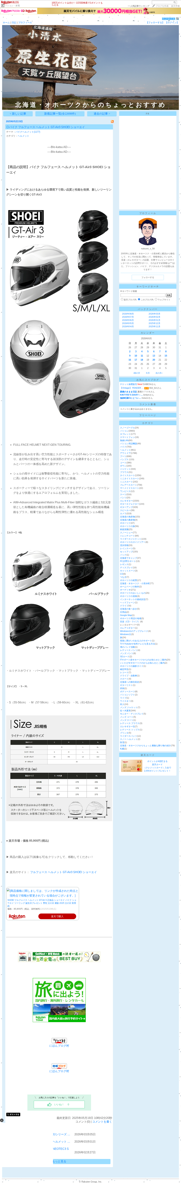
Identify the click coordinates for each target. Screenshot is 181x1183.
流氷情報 (124, 545)
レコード (124, 672)
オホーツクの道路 (128, 596)
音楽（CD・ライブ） (130, 621)
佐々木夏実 (125, 710)
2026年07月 (128, 317)
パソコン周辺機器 (128, 443)
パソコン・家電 (12, 5)
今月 (148, 373)
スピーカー (125, 510)
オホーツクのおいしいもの (132, 593)
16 (130, 359)
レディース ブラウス (130, 723)
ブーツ (123, 456)
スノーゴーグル (127, 427)
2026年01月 (154, 320)
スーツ (123, 494)
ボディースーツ (127, 691)
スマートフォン (127, 437)
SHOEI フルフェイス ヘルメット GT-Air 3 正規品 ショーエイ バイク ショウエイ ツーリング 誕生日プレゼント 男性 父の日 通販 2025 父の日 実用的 (41, 903)
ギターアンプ (126, 507)
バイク (123, 447)
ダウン (123, 466)
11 (142, 355)
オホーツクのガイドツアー (132, 542)
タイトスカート (127, 475)
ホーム (6, 22)
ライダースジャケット (130, 539)
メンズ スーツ (126, 720)
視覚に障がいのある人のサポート (136, 640)
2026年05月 (128, 323)
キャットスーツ (127, 571)
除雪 (122, 742)
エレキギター (126, 501)
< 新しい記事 (18, 113)
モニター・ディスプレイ (131, 714)
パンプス (124, 459)
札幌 (122, 749)
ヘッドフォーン (127, 602)
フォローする (147, 277)
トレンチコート (127, 536)
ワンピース (125, 491)
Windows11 (125, 634)
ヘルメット (23, 136)
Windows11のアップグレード (134, 631)
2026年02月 (154, 317)
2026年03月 (154, 314)
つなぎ (123, 577)
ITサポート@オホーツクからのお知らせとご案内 (143, 660)
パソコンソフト (127, 694)
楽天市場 (175, 6)
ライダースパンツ (128, 736)
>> (138, 6)
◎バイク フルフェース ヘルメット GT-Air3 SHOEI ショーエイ (45, 127)
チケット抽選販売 (128, 384)
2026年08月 (128, 314)
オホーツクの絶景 (128, 580)
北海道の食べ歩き (128, 609)
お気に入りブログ (147, 379)
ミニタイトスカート (129, 478)
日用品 (123, 612)
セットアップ (126, 551)
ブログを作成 (162, 6)
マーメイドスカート (129, 488)
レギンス (124, 564)
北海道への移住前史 (129, 682)
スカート (124, 679)
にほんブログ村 (59, 1071)
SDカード (124, 656)
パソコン (124, 431)
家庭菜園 (124, 529)
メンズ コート (126, 717)
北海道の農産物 (127, 520)
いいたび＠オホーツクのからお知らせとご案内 (142, 663)
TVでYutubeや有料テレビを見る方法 (137, 644)
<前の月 (136, 373)
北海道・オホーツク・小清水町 (135, 583)
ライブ (123, 698)
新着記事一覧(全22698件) (60, 113)
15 (166, 355)
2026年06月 (128, 320)
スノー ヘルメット (129, 739)
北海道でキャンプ (128, 558)
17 (136, 359)
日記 (14, 22)
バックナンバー (148, 309)
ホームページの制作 (129, 586)
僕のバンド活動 (127, 647)
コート (123, 462)
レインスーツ (126, 548)
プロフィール (25, 22)
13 (154, 355)
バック (123, 555)
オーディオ (125, 590)
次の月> (159, 373)
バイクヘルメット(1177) (27, 132)
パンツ (123, 497)
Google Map (126, 615)
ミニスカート (126, 482)
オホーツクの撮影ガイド (131, 666)
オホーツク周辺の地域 (130, 618)
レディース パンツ (129, 650)
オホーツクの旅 (127, 526)
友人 (122, 704)
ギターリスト (126, 685)
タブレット (125, 434)
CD (121, 574)
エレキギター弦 (127, 726)
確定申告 (124, 669)
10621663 (168, 18)
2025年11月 (154, 326)
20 (154, 359)
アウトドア (125, 453)
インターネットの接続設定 (132, 599)
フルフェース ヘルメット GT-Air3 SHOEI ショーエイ (63, 872)
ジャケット (125, 469)
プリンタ (124, 733)
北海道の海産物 (127, 516)
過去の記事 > (102, 113)
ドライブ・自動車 (128, 675)
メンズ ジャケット (129, 707)
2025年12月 (154, 323)
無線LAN (124, 440)
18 (142, 359)
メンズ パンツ (126, 653)
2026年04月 (128, 326)
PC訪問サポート (128, 561)
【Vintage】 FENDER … (132, 388)
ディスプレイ (126, 567)
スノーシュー (126, 532)
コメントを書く (102, 1121)
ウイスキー (125, 701)
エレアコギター (127, 628)
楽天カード (148, 755)
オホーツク (125, 523)
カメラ (123, 513)
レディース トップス (130, 729)
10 (136, 355)
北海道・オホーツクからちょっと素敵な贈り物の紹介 (145, 745)
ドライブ (124, 605)
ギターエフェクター (129, 504)
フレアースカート (128, 485)
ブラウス (124, 472)
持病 (122, 688)
